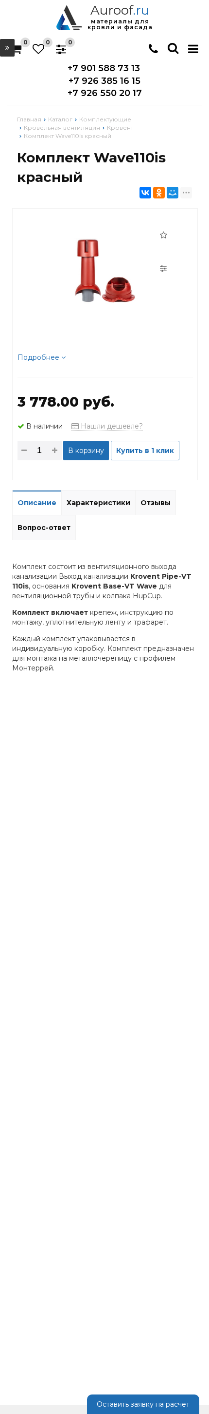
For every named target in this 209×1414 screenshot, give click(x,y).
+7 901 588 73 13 (104, 68)
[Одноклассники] (159, 192)
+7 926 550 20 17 (105, 93)
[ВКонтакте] (145, 192)
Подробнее (39, 357)
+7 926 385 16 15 (104, 81)
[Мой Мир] (172, 192)
